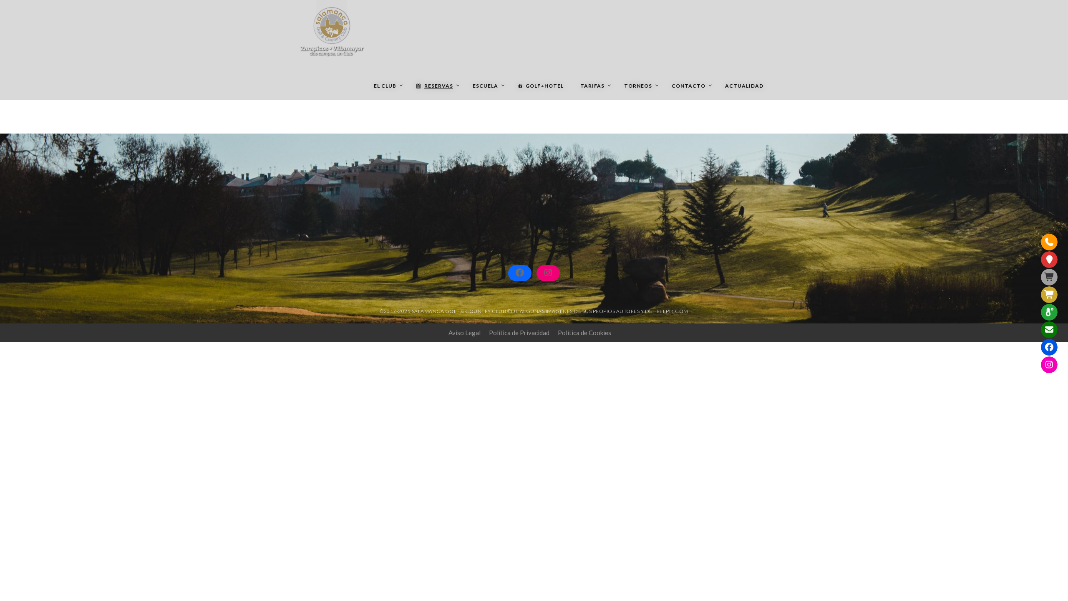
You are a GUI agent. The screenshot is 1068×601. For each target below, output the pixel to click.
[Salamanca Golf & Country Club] (331, 29)
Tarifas (592, 86)
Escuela (485, 86)
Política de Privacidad (519, 332)
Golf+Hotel (545, 86)
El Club (385, 86)
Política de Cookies (584, 332)
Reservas (438, 86)
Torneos (638, 86)
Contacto (688, 86)
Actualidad (744, 86)
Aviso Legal (464, 332)
